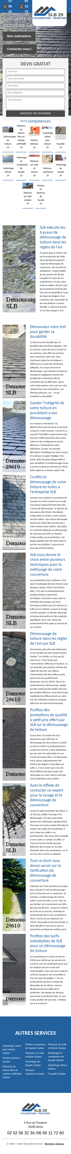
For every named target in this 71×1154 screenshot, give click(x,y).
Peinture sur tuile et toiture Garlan (57, 1046)
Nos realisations (19, 36)
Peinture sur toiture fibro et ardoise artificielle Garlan (12, 1072)
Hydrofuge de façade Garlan (33, 1063)
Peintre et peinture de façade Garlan (35, 1046)
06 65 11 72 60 (50, 1133)
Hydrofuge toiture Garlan (57, 1067)
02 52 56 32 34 (20, 1133)
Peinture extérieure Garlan (34, 1072)
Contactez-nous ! (19, 49)
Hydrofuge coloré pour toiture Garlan (12, 1049)
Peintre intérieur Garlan (11, 1060)
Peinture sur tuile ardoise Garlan (34, 1055)
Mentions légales (54, 1144)
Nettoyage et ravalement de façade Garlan (56, 1057)
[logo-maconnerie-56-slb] (35, 1108)
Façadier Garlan (57, 1073)
